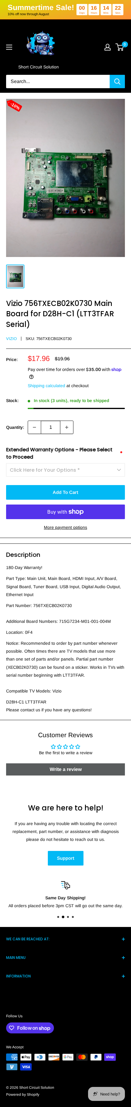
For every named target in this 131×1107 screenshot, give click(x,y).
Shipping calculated (46, 385)
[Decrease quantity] (34, 427)
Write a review (66, 769)
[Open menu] (9, 47)
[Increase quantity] (66, 427)
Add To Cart (65, 492)
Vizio (11, 338)
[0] (120, 47)
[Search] (117, 81)
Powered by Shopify (22, 1094)
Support (65, 858)
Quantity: (15, 427)
